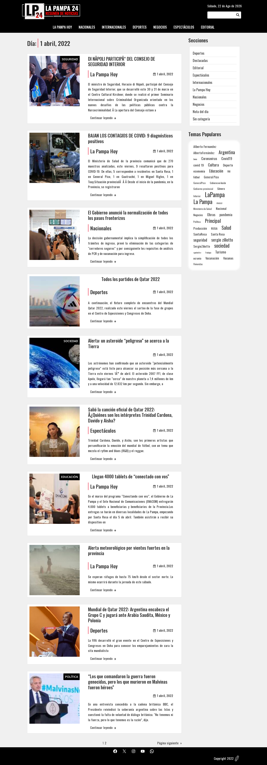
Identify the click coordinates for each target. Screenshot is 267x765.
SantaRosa (200, 234)
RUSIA (214, 228)
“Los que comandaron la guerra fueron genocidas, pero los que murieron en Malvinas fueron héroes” (127, 681)
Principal (213, 220)
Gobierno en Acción (218, 183)
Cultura (213, 164)
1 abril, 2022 (165, 74)
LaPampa (215, 194)
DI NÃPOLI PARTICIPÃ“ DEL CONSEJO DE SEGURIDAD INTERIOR (121, 61)
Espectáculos (103, 430)
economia (199, 171)
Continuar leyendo (101, 117)
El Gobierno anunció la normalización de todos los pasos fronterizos (128, 215)
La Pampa (202, 201)
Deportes (99, 292)
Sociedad (71, 341)
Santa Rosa (218, 234)
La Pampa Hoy (104, 74)
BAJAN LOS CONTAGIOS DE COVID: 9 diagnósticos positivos (130, 138)
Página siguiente (169, 743)
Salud (226, 227)
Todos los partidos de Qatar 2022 (130, 279)
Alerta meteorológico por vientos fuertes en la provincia (129, 550)
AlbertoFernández (203, 153)
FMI (228, 171)
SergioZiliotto (201, 246)
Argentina (227, 152)
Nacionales (100, 228)
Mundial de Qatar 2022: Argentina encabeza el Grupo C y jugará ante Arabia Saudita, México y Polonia (129, 614)
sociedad (221, 245)
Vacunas (228, 258)
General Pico (211, 177)
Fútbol (196, 177)
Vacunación (212, 258)
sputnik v (197, 252)
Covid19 (226, 158)
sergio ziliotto (222, 239)
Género (221, 189)
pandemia (225, 214)
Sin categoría (201, 118)
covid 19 (198, 165)
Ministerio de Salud (202, 208)
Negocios (198, 104)
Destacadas (200, 60)
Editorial (198, 67)
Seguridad (70, 59)
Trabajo (208, 252)
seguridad (200, 239)
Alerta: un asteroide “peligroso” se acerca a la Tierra (128, 343)
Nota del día (200, 111)
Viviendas (198, 264)
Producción (200, 228)
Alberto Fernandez (204, 146)
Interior (197, 196)
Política (71, 677)
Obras (211, 214)
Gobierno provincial (203, 188)
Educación (69, 477)
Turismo (220, 252)
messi (219, 203)
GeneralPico (199, 183)
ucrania (197, 258)
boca (195, 159)
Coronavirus (209, 158)
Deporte (228, 165)
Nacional (221, 208)
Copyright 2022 (224, 758)
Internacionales (202, 82)
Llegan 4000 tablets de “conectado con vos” (130, 476)
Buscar (238, 15)
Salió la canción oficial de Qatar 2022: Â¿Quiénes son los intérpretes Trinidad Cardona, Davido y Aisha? (130, 415)
